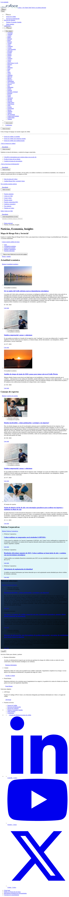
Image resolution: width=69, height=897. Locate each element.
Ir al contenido (4, 2)
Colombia (10, 46)
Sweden (9, 107)
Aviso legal (7, 890)
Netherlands (10, 81)
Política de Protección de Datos (12, 892)
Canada (9, 43)
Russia (9, 95)
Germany (9, 58)
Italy (8, 70)
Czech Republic (11, 49)
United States (10, 117)
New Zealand (11, 82)
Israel (8, 69)
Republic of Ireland (12, 92)
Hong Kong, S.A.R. (12, 63)
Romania (9, 93)
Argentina (10, 32)
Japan (8, 72)
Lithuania (9, 75)
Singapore (10, 98)
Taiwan (9, 110)
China (9, 45)
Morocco (9, 79)
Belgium (9, 38)
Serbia (9, 96)
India (8, 66)
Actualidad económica (10, 246)
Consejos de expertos (9, 247)
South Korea (10, 104)
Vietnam (9, 119)
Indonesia (10, 67)
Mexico (9, 78)
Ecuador (9, 52)
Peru (8, 85)
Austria (9, 35)
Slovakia (9, 99)
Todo (5, 244)
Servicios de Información (14, 707)
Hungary (9, 64)
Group (9, 61)
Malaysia (9, 76)
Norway (9, 84)
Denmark (9, 51)
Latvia (9, 73)
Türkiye (9, 113)
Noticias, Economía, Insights (15, 710)
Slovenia (9, 101)
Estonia (9, 54)
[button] (7, 14)
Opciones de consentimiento (11, 895)
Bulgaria (9, 42)
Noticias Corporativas (10, 249)
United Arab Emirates (13, 116)
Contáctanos (10, 713)
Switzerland (10, 108)
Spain (8, 105)
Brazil (9, 40)
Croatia (9, 48)
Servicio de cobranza (13, 708)
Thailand (9, 111)
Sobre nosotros (11, 711)
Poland (9, 88)
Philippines (10, 87)
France (9, 57)
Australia (9, 34)
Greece (9, 60)
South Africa (10, 102)
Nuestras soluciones (9, 250)
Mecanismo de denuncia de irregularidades (15, 893)
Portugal (9, 90)
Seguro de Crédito (12, 705)
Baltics (9, 37)
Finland (9, 55)
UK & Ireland (11, 114)
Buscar (20, 218)
